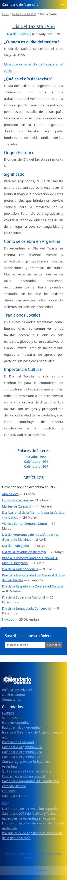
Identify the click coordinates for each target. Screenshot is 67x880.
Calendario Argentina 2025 (22, 747)
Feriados (8, 791)
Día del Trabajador (15, 545)
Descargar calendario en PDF (24, 776)
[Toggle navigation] (62, 4)
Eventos (8, 713)
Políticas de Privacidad (18, 690)
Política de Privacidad (18, 742)
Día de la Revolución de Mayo (24, 552)
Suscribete (53, 645)
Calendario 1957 (36, 466)
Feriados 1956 (36, 456)
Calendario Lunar (15, 795)
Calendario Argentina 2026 (22, 752)
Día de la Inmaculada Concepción (27, 608)
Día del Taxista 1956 (33, 26)
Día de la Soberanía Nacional (23, 597)
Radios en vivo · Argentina (21, 727)
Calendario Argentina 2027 (22, 756)
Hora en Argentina (16, 722)
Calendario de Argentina (20, 4)
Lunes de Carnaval (15, 500)
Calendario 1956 (36, 461)
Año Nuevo (10, 494)
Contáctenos (11, 699)
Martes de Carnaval (16, 506)
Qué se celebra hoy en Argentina (26, 771)
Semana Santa (12, 717)
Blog (5, 802)
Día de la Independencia (20, 569)
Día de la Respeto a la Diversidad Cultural (33, 586)
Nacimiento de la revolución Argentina (31, 808)
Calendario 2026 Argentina (33, 870)
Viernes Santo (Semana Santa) (24, 523)
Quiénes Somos (14, 694)
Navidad (8, 619)
